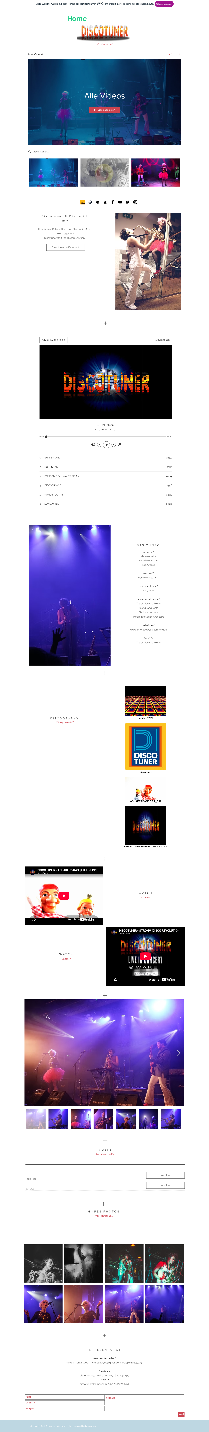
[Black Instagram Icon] (135, 202)
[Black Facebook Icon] (112, 202)
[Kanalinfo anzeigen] (178, 54)
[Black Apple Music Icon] (97, 202)
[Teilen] (170, 54)
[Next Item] (178, 1053)
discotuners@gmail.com (93, 1375)
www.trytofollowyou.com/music (148, 629)
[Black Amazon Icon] (105, 202)
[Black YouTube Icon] (120, 202)
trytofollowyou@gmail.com (106, 1362)
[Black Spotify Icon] (90, 202)
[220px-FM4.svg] (82, 202)
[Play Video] (54, 172)
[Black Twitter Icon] (127, 202)
